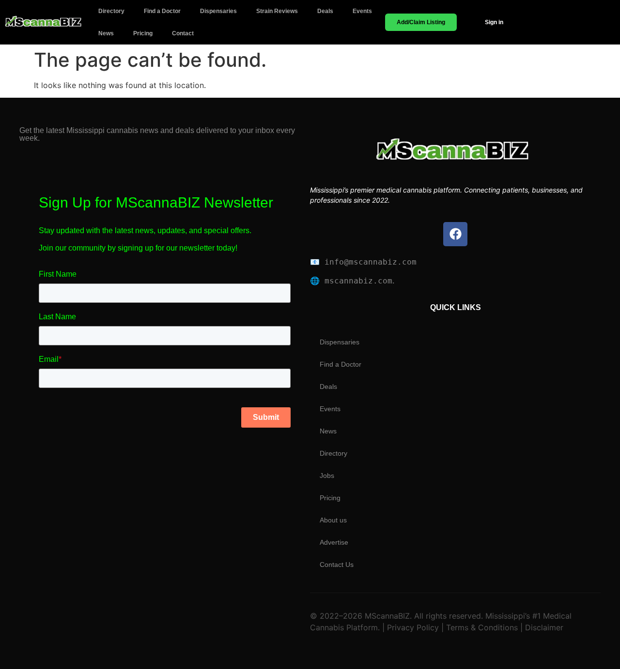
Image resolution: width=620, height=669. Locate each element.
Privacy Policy (412, 627)
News (106, 33)
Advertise (334, 542)
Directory (111, 11)
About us (333, 520)
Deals (325, 11)
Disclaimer (543, 627)
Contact (183, 33)
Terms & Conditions (482, 627)
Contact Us (337, 564)
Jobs (327, 475)
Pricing (143, 33)
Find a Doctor (162, 11)
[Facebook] (455, 234)
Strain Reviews (277, 11)
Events (362, 11)
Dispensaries (218, 11)
